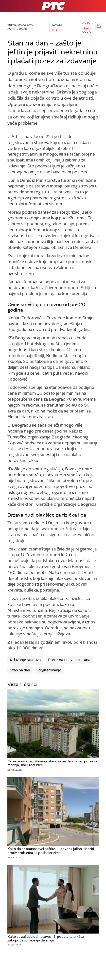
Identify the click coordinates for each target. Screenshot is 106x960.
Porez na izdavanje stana (69, 659)
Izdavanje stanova (25, 659)
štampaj (98, 25)
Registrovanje (49, 670)
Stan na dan (20, 670)
